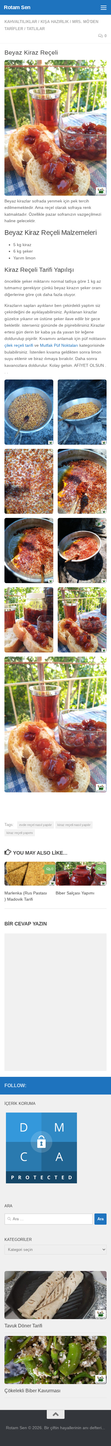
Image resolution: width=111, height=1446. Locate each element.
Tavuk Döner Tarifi (23, 1325)
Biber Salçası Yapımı (75, 893)
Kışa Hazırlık (55, 21)
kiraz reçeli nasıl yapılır (74, 825)
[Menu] (103, 7)
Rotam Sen (17, 7)
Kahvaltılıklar (20, 21)
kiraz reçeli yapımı (20, 833)
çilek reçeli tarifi (19, 345)
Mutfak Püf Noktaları (59, 345)
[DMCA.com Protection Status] (41, 1183)
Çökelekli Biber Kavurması (32, 1390)
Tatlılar (36, 29)
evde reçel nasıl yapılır (35, 825)
